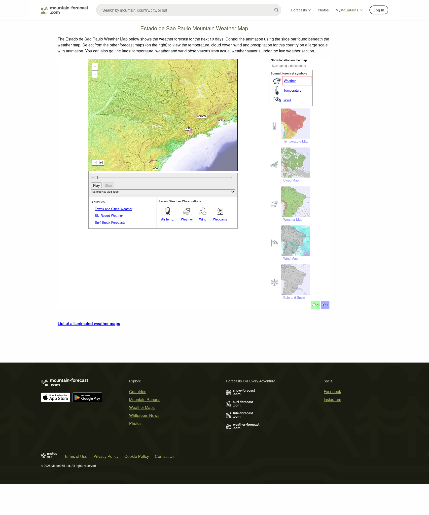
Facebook (332, 391)
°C (317, 305)
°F (326, 305)
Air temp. (167, 219)
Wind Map (290, 258)
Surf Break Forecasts (110, 222)
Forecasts (299, 9)
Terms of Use (75, 456)
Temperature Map (295, 141)
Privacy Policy (105, 456)
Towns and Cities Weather (113, 208)
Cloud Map (291, 180)
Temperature (292, 90)
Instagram (332, 399)
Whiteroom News (144, 415)
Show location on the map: (289, 60)
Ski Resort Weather (109, 215)
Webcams (220, 219)
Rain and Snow (294, 297)
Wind (287, 100)
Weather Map (292, 219)
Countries (137, 391)
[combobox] (188, 10)
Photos (323, 9)
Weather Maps (142, 407)
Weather (290, 80)
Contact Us (165, 456)
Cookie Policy (136, 456)
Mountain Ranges (144, 399)
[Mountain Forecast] (64, 10)
